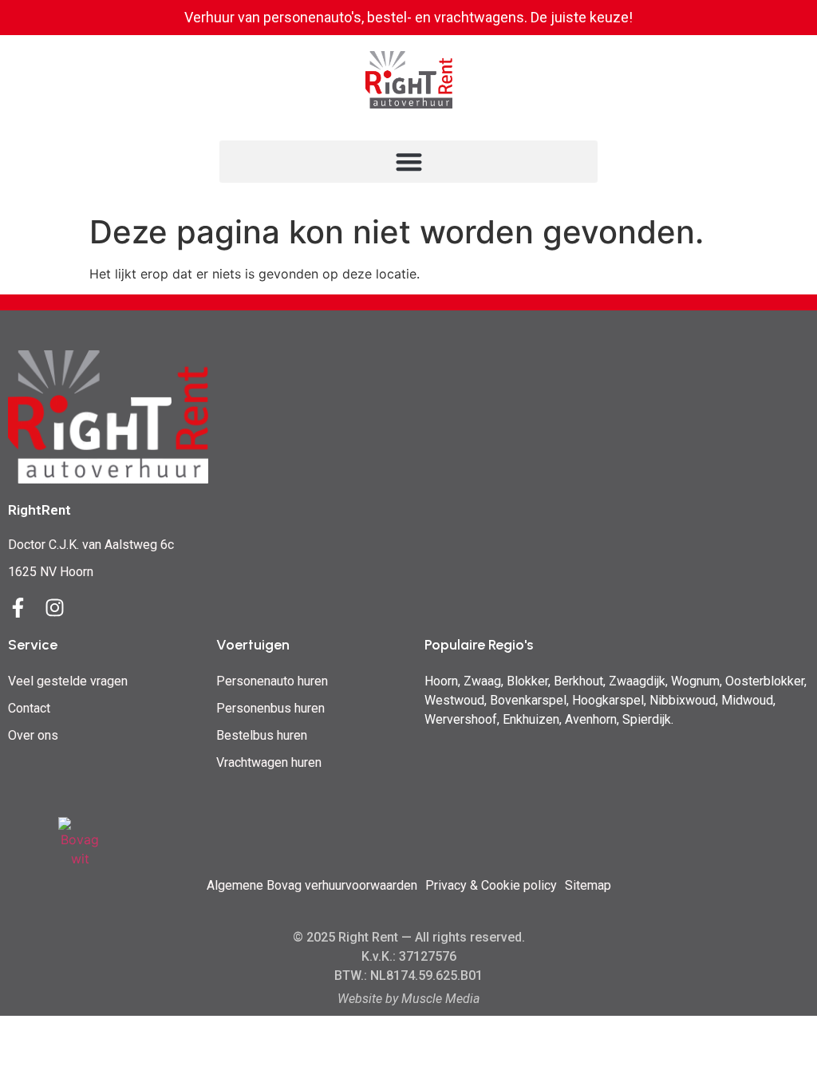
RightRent (39, 510)
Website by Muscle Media (408, 998)
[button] (408, 161)
